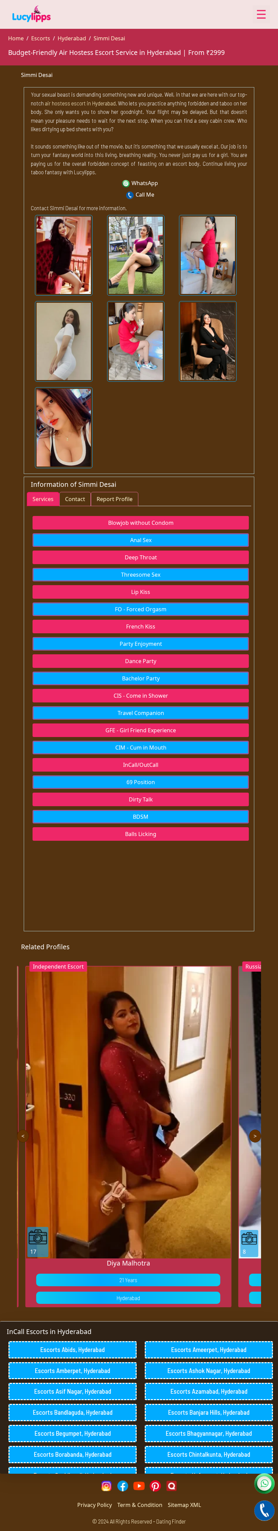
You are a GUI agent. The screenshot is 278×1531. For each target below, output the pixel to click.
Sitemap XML (184, 1505)
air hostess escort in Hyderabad (80, 103)
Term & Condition (139, 1505)
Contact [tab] (75, 499)
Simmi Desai (109, 38)
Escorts (40, 38)
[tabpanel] (139, 674)
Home (16, 38)
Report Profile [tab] (115, 499)
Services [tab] (43, 499)
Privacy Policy (94, 1505)
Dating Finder (171, 1521)
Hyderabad (72, 38)
